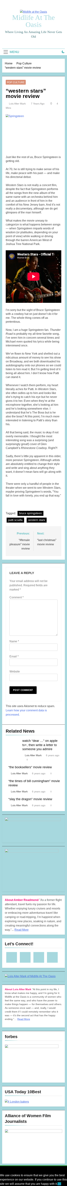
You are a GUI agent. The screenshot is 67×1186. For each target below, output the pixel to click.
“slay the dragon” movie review (30, 799)
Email (14, 656)
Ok (59, 1183)
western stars (36, 520)
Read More (21, 929)
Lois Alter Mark (17, 103)
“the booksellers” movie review (30, 767)
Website (14, 671)
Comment (16, 597)
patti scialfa (15, 520)
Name (14, 641)
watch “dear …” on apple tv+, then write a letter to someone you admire (40, 745)
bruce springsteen (30, 513)
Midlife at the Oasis (33, 21)
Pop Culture (15, 82)
